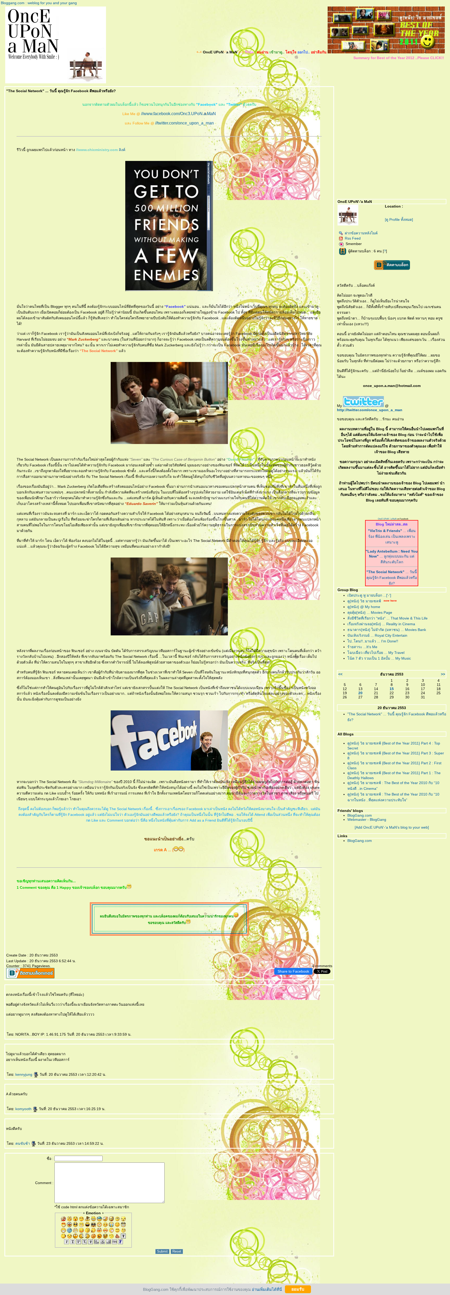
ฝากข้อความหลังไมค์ (361, 233)
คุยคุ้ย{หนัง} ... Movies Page (369, 612)
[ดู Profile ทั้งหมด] (399, 219)
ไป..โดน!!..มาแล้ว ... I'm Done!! (372, 641)
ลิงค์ (122, 150)
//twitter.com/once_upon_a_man (184, 123)
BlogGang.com (359, 815)
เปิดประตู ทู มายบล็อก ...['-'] (369, 595)
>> (443, 674)
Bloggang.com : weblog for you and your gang (39, 3)
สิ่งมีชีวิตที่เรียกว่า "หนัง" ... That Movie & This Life (387, 618)
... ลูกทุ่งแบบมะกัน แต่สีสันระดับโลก (392, 556)
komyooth (24, 1109)
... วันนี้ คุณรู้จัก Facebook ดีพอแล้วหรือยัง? (391, 577)
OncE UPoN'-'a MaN (387, 519)
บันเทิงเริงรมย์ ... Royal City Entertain (377, 635)
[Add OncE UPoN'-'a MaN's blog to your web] (392, 827)
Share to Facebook (293, 971)
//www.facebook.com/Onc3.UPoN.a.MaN (178, 113)
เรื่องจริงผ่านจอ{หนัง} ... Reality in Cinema (381, 624)
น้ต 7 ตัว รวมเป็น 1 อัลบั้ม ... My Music (379, 658)
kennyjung (24, 1074)
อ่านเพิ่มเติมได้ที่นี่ (267, 1289)
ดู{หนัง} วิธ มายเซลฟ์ (364, 601)
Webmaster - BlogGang (366, 819)
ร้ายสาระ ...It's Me (362, 647)
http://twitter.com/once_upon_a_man (369, 410)
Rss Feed (353, 238)
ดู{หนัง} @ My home (363, 607)
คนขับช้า (23, 1143)
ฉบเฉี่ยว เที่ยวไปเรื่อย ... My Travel (375, 652)
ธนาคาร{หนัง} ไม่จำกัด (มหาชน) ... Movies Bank (386, 630)
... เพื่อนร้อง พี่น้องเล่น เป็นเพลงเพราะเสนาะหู (392, 536)
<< (340, 674)
